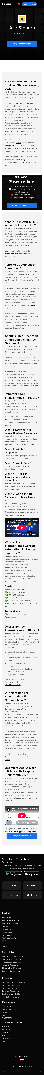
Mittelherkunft (8, 929)
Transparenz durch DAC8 (12, 962)
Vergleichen (7, 944)
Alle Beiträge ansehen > (11, 997)
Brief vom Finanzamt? (11, 991)
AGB (4, 1035)
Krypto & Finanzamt (10, 965)
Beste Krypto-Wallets (11, 988)
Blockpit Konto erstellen (24, 445)
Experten (8, 419)
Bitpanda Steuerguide (11, 971)
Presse (5, 1012)
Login (17, 439)
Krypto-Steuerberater (11, 974)
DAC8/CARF (7, 1018)
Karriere (5, 1015)
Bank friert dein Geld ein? (12, 994)
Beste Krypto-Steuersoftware (14, 982)
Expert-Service (8, 932)
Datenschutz (7, 1032)
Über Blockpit (7, 1006)
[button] (19, 4)
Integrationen (7, 935)
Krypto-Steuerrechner (24, 103)
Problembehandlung (13, 685)
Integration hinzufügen (22, 44)
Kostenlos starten (29, 4)
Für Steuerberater (9, 938)
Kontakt (5, 1041)
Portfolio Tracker (9, 926)
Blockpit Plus (7, 917)
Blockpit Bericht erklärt (11, 968)
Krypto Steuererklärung (11, 959)
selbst (18, 143)
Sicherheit (6, 1029)
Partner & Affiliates (9, 1009)
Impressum (6, 1038)
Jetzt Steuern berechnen (22, 205)
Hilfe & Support (8, 1026)
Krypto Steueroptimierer (12, 923)
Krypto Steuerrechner (11, 920)
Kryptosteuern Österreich (12, 956)
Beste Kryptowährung (11, 985)
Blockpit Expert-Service (14, 146)
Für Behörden (7, 941)
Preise (4, 947)
